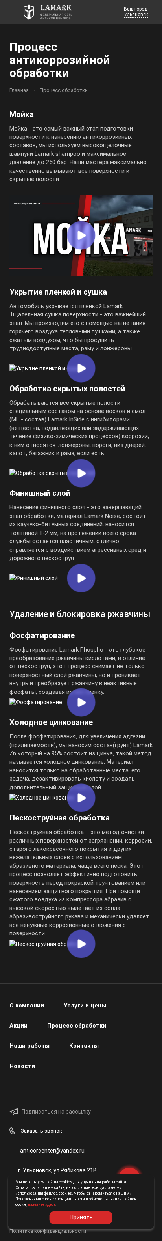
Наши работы (29, 1045)
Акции (18, 1025)
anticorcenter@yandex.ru (52, 1151)
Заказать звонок (41, 1131)
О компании (26, 1005)
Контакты (84, 1045)
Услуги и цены (85, 1005)
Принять (81, 1217)
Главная (19, 90)
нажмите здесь (41, 1204)
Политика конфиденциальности (47, 1231)
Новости (22, 1066)
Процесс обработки (64, 90)
